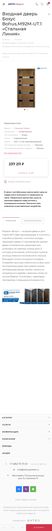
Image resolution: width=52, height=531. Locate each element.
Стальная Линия (22, 128)
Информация (10, 432)
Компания (8, 439)
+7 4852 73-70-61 (18, 464)
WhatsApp (33, 489)
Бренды (7, 446)
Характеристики (32, 221)
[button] (24, 109)
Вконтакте (19, 489)
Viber (26, 489)
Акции (6, 453)
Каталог (7, 417)
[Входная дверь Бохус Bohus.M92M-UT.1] (26, 86)
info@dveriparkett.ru (28, 469)
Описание (11, 221)
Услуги (6, 425)
